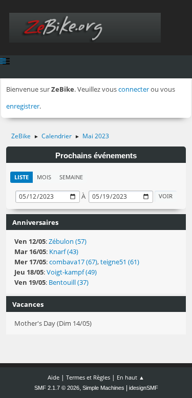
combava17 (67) (73, 261)
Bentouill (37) (69, 282)
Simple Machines (103, 388)
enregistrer (22, 106)
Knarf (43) (63, 251)
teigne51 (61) (119, 261)
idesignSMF (143, 388)
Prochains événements (96, 156)
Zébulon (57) (68, 241)
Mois (44, 177)
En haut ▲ (130, 377)
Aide (53, 377)
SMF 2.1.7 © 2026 (56, 388)
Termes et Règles (88, 377)
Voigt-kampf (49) (72, 272)
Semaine (71, 177)
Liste (21, 177)
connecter (133, 89)
